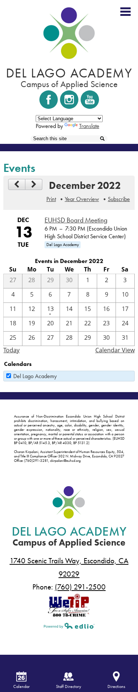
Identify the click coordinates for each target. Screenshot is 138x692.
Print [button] (51, 199)
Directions (116, 686)
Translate (89, 126)
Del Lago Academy (35, 376)
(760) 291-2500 (80, 587)
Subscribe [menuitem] (119, 199)
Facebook (48, 99)
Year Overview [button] (82, 199)
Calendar (21, 686)
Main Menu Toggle (125, 11)
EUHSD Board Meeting (76, 220)
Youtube (90, 99)
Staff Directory (68, 686)
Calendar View (115, 350)
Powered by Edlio (69, 625)
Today (11, 350)
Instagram (69, 99)
